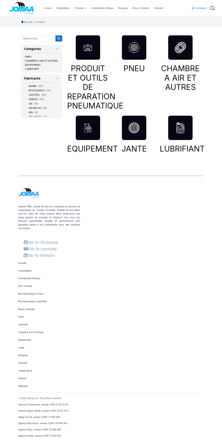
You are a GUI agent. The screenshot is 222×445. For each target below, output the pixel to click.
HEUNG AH (35, 108)
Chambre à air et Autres (31, 332)
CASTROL (35, 94)
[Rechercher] (58, 38)
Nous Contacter (141, 8)
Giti (31, 103)
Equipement (24, 339)
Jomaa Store (25, 370)
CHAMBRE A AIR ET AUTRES (41, 60)
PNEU (28, 56)
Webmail (22, 386)
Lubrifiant (23, 324)
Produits (79, 8)
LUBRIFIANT (32, 68)
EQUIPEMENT (33, 64)
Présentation (63, 8)
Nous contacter (26, 309)
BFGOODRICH (37, 90)
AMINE (33, 86)
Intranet (22, 378)
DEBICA (33, 99)
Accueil (48, 8)
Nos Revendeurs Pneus (31, 293)
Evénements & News (102, 8)
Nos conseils (25, 286)
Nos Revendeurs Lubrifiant (32, 301)
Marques (123, 8)
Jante (21, 347)
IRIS (31, 112)
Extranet (158, 8)
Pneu (21, 316)
